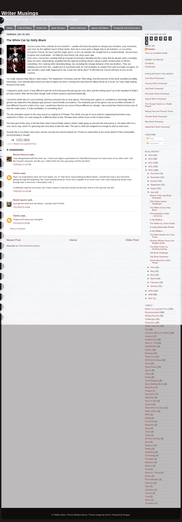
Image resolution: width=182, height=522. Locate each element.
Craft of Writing (24, 28)
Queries (148, 404)
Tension (148, 493)
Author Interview (152, 326)
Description (150, 394)
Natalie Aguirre (20, 200)
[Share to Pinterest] (28, 139)
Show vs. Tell (151, 343)
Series (148, 500)
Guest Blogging (152, 381)
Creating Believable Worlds (162, 227)
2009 (150, 291)
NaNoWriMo (150, 346)
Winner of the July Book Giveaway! (160, 196)
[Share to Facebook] (25, 139)
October (154, 181)
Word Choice (151, 367)
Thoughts (149, 459)
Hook (147, 469)
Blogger (126, 515)
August (153, 188)
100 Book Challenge (159, 253)
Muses (148, 476)
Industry (148, 336)
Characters (150, 323)
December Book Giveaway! (157, 94)
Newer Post (13, 239)
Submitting (150, 452)
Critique (148, 391)
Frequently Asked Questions (127, 28)
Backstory (149, 462)
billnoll (108, 515)
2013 (150, 159)
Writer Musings (19, 13)
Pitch (147, 442)
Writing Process (152, 316)
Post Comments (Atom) (29, 246)
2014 (150, 155)
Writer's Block (151, 411)
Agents (148, 370)
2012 (150, 163)
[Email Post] (12, 140)
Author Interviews (78, 28)
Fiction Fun (41, 28)
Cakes (148, 374)
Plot (146, 329)
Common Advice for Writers (157, 333)
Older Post (132, 239)
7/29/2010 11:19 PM (22, 165)
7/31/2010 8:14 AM (21, 207)
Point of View (151, 401)
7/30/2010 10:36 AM (22, 191)
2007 (150, 298)
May (152, 271)
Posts (151, 138)
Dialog (148, 418)
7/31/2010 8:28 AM (21, 223)
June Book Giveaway (154, 78)
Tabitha (16, 173)
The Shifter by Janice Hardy (162, 223)
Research (149, 445)
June (152, 267)
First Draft (149, 421)
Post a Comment (17, 229)
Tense (148, 432)
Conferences (151, 340)
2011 (150, 166)
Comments (153, 143)
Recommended (152, 312)
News (147, 428)
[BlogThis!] (20, 139)
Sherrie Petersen (21, 155)
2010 (150, 170)
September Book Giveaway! (157, 127)
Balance (148, 466)
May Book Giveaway (154, 122)
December (155, 173)
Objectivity (149, 397)
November (155, 177)
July (152, 192)
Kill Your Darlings (152, 439)
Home (10, 28)
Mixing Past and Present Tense (159, 111)
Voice (147, 363)
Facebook (149, 63)
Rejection (149, 483)
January (154, 286)
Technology (150, 455)
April (152, 275)
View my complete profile (156, 53)
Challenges (150, 319)
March (153, 279)
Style (147, 486)
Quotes (148, 350)
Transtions (149, 503)
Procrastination (152, 479)
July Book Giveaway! (154, 88)
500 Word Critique (153, 360)
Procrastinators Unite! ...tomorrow (159, 215)
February (154, 282)
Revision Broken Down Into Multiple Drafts (162, 242)
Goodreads (150, 67)
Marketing (149, 425)
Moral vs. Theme (152, 473)
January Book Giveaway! (156, 83)
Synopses (149, 490)
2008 (150, 294)
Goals (147, 435)
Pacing (148, 377)
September (155, 185)
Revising (149, 353)
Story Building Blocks (154, 384)
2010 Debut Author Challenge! (158, 202)
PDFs (147, 415)
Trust (147, 497)
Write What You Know (155, 408)
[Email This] (17, 139)
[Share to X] (23, 139)
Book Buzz (150, 387)
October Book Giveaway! (156, 116)
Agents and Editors (100, 28)
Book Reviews (58, 28)
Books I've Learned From (25, 144)
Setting (148, 449)
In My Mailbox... (157, 220)
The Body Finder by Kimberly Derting (159, 248)
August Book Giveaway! (155, 99)
